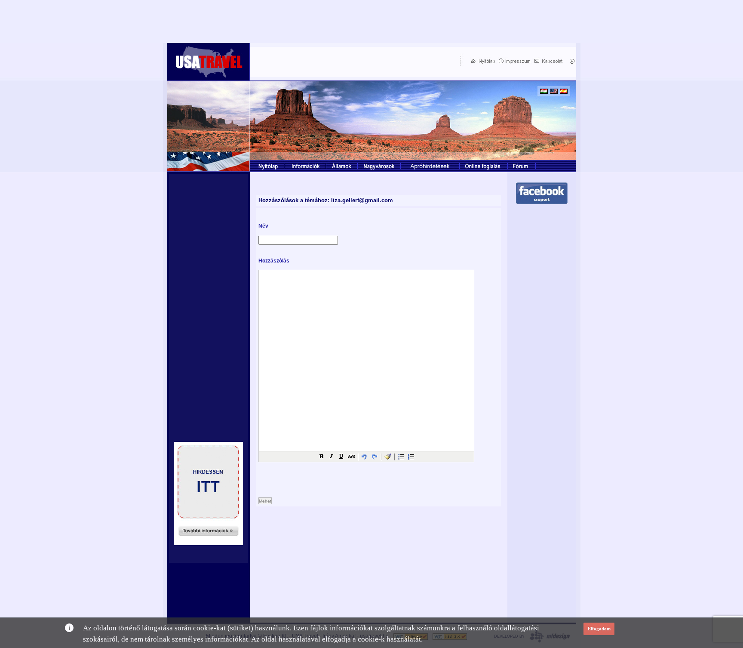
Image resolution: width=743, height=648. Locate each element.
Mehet (265, 501)
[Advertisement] (353, 61)
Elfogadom (599, 628)
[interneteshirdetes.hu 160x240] (208, 542)
